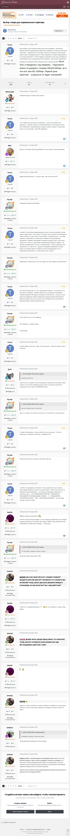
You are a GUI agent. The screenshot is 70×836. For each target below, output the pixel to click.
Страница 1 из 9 (31, 38)
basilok (22, 577)
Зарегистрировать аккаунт (20, 811)
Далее (20, 38)
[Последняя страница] (24, 38)
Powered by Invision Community (35, 833)
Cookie (48, 829)
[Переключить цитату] (22, 374)
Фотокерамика (22, 32)
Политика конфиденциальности (35, 829)
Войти (49, 811)
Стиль (22, 829)
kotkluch (22, 758)
